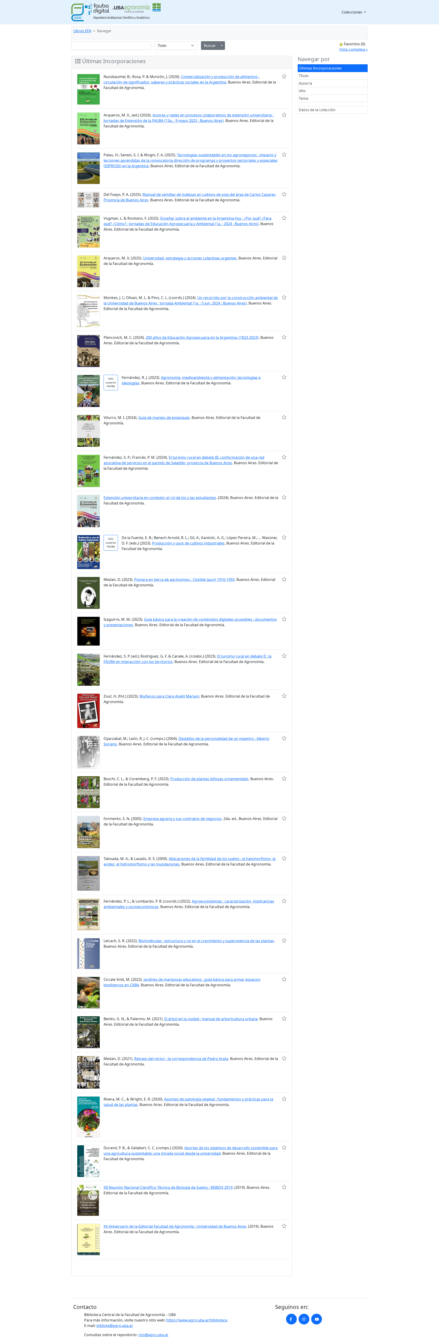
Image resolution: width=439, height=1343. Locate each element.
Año (302, 90)
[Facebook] (291, 1319)
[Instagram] (304, 1319)
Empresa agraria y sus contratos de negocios (182, 818)
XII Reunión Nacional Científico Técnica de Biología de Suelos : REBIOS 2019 (168, 1187)
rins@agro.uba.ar (153, 1334)
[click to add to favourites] (284, 76)
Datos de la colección (317, 109)
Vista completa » (353, 49)
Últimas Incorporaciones (320, 68)
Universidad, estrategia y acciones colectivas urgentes (190, 258)
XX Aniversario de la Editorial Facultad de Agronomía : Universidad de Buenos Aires (175, 1226)
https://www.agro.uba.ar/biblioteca (196, 1320)
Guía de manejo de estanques (164, 417)
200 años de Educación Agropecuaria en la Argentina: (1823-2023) (202, 337)
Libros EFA (82, 30)
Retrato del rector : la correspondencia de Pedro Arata (181, 1058)
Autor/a (305, 83)
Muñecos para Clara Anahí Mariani (169, 696)
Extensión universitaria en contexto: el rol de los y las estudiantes (160, 497)
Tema (303, 98)
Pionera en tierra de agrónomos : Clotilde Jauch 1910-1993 (184, 579)
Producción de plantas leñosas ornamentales (209, 778)
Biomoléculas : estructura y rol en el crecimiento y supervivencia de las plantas (206, 940)
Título (304, 75)
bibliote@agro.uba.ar (114, 1325)
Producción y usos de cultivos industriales (188, 543)
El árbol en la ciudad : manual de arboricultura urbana (211, 1018)
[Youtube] (316, 1319)
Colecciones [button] (352, 12)
